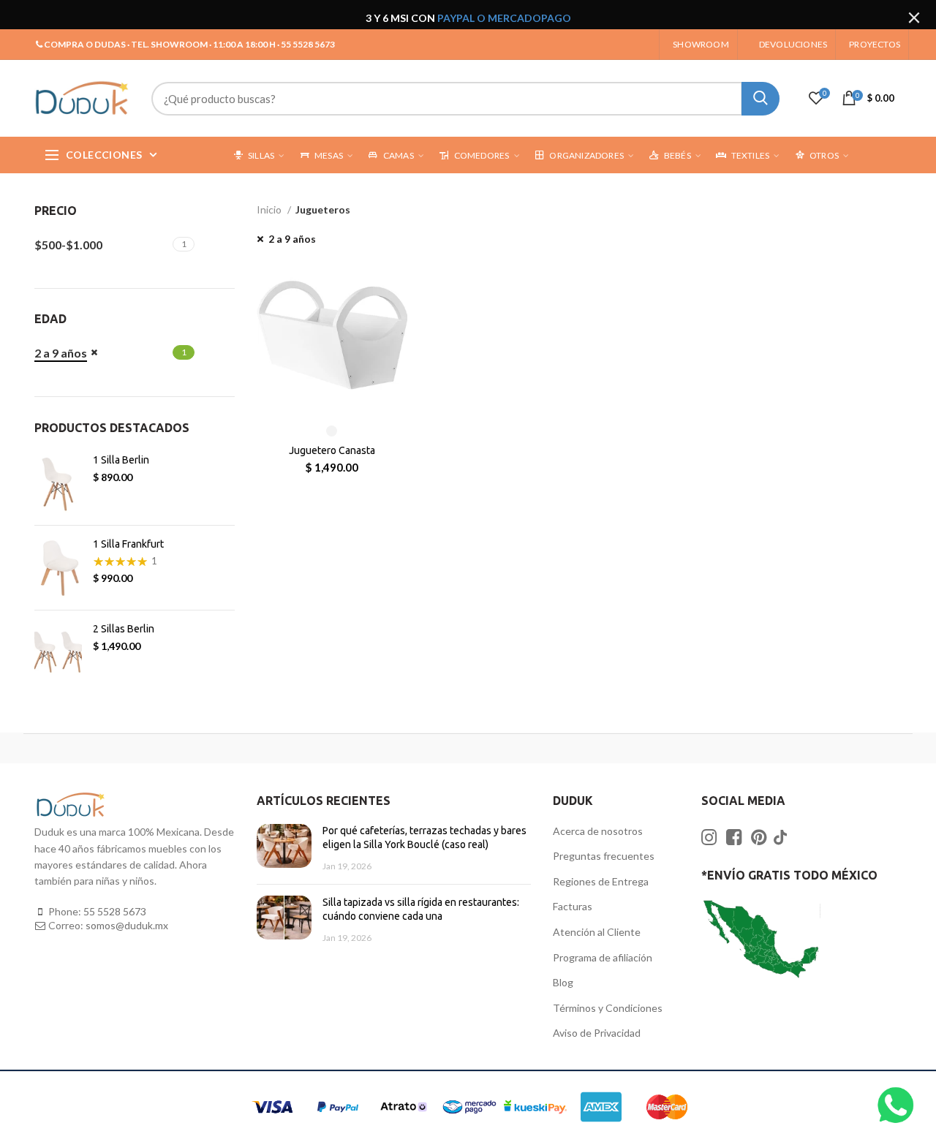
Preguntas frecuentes (603, 856)
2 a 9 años (292, 238)
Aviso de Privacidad (597, 1032)
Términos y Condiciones (608, 1008)
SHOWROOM (701, 44)
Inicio (270, 209)
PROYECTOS (874, 44)
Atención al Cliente (597, 932)
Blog (563, 982)
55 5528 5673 (114, 911)
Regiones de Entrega (601, 881)
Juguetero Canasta (332, 450)
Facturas (572, 906)
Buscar (760, 99)
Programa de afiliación (602, 957)
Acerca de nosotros (598, 831)
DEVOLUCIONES (793, 44)
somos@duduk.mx (127, 925)
